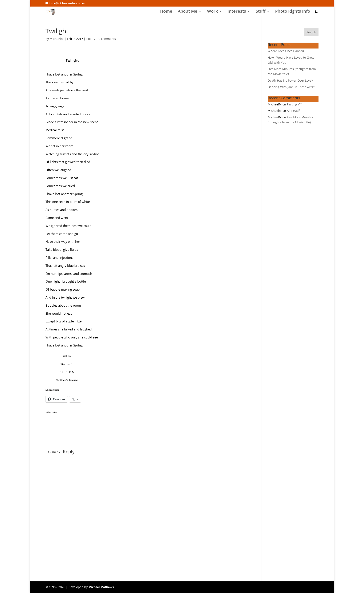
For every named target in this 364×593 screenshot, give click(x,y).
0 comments (107, 39)
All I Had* (293, 111)
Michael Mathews (101, 587)
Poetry (90, 39)
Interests (237, 12)
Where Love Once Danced (286, 51)
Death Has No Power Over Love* (290, 80)
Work (212, 12)
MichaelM (57, 39)
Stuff (260, 12)
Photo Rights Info (292, 12)
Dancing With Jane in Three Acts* (291, 87)
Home (166, 12)
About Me (187, 12)
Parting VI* (294, 104)
